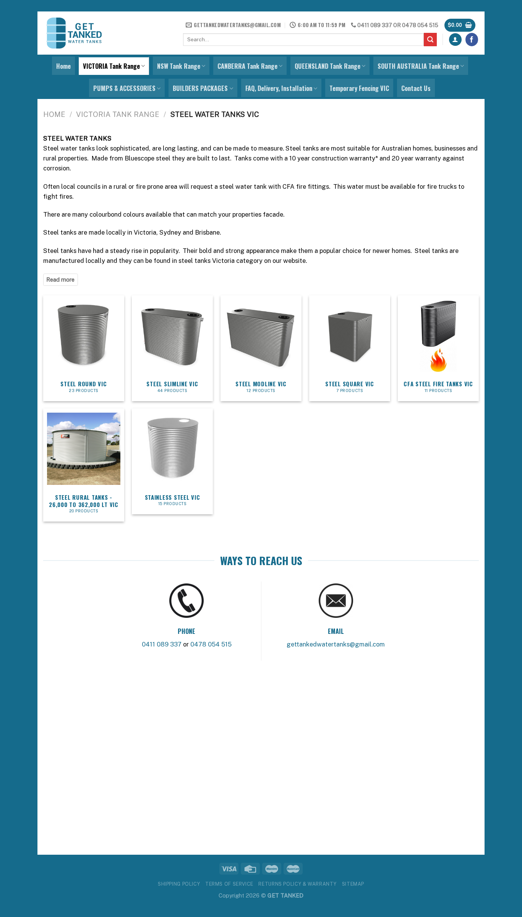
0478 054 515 (420, 25)
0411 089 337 (374, 25)
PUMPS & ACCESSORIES (124, 88)
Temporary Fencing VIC (359, 88)
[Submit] (430, 39)
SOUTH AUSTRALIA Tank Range (418, 66)
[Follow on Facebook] (471, 39)
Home (63, 66)
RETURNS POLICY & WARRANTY (297, 884)
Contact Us (416, 88)
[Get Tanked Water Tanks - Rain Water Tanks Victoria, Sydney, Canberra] (74, 33)
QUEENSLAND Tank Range (327, 66)
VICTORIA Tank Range (111, 66)
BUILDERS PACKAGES (200, 88)
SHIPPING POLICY (179, 884)
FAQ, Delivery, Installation (278, 88)
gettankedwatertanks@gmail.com (336, 644)
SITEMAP (353, 884)
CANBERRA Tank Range (247, 66)
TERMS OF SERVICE (229, 884)
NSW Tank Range (178, 66)
